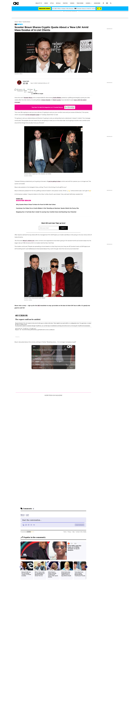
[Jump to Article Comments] (15, 89)
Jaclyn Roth (26, 81)
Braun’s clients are (28, 240)
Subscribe (97, 3)
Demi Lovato (57, 100)
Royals (58, 3)
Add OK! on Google (38, 93)
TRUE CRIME (80, 3)
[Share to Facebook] (20, 89)
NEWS (46, 3)
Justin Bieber (57, 97)
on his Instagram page (32, 114)
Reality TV (39, 3)
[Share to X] (25, 89)
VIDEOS (72, 3)
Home (16, 21)
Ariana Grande (45, 100)
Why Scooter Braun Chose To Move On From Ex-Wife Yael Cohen (36, 204)
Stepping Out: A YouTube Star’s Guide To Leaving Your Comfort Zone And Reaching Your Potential (46, 212)
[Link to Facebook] (103, 3)
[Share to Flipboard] (30, 89)
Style (52, 3)
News (20, 21)
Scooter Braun (26, 21)
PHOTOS (65, 3)
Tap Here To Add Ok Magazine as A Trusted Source (47, 107)
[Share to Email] (35, 89)
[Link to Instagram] (107, 3)
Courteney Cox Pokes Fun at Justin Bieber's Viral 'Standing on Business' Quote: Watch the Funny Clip (47, 208)
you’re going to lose (54, 181)
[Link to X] (111, 3)
